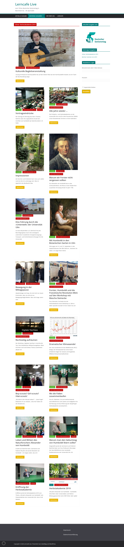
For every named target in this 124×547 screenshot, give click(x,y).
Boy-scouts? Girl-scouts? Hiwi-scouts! (27, 394)
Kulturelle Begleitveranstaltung (30, 71)
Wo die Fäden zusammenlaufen (57, 394)
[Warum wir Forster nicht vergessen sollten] (63, 152)
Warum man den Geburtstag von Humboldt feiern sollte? (63, 441)
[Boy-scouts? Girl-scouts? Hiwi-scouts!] (30, 375)
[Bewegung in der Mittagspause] (30, 272)
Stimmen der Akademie (62, 104)
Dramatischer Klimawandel (62, 344)
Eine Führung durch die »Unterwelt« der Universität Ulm (29, 225)
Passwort (84, 77)
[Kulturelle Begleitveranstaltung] (47, 48)
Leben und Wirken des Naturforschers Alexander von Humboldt (28, 443)
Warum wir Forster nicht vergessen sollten (61, 178)
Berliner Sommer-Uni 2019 (89, 57)
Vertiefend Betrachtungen (56, 340)
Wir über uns (50, 16)
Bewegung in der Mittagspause (24, 288)
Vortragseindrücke (24, 113)
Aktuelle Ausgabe (21, 16)
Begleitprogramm (20, 67)
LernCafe (60, 16)
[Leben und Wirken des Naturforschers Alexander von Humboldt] (30, 425)
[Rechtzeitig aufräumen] (30, 324)
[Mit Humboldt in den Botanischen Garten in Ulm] (63, 217)
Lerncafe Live (26, 4)
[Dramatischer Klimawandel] (63, 326)
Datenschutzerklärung (70, 534)
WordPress (53, 544)
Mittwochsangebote (28, 215)
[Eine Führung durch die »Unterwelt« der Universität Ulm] (30, 206)
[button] (43, 16)
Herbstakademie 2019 (60, 488)
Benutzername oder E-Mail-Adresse (92, 68)
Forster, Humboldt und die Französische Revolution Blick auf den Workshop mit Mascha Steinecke (63, 294)
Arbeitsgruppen (60, 171)
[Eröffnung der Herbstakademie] (30, 473)
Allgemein (18, 109)
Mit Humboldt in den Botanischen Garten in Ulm (62, 241)
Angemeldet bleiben (89, 87)
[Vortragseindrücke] (30, 98)
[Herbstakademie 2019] (63, 474)
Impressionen (22, 175)
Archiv (51, 484)
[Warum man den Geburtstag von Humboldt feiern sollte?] (63, 425)
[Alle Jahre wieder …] (63, 95)
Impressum (67, 530)
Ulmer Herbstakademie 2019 (33, 67)
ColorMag (44, 544)
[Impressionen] (30, 152)
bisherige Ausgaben (35, 16)
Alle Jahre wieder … (58, 110)
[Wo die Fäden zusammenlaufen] (63, 375)
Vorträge (40, 109)
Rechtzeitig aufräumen (26, 339)
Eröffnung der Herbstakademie (24, 488)
